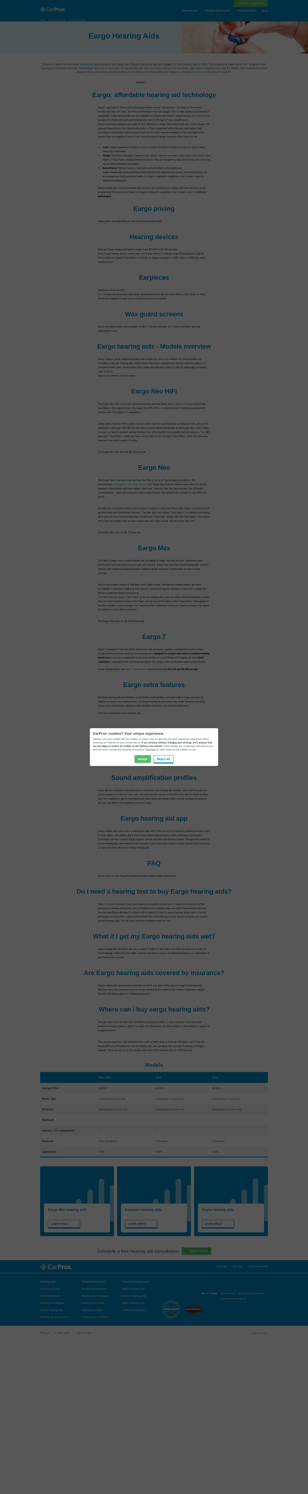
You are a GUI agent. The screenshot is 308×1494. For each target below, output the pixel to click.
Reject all (163, 759)
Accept (142, 759)
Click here (150, 749)
